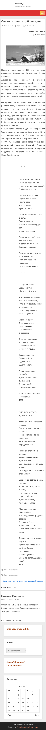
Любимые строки (11, 570)
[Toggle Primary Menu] (42, 13)
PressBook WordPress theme (27, 727)
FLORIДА (19, 3)
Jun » (37, 715)
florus (19, 26)
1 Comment (29, 26)
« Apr (8, 715)
